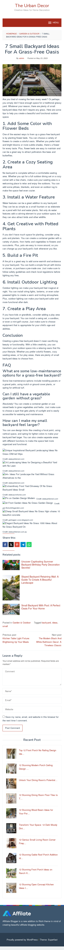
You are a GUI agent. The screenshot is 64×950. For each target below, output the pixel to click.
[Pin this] (17, 544)
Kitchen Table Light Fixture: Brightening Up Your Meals (16, 638)
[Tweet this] (11, 544)
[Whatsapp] (29, 544)
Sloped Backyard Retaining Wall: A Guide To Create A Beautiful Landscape (40, 579)
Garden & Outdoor (22, 622)
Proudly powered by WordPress (22, 939)
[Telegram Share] (23, 544)
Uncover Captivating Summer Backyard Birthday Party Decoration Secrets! (40, 564)
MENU (56, 22)
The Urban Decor (32, 6)
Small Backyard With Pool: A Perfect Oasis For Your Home (40, 607)
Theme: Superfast (49, 939)
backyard (46, 622)
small (5, 626)
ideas (55, 622)
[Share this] (5, 544)
